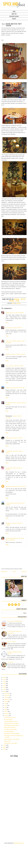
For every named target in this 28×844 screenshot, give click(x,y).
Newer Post (4, 571)
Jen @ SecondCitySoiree (12, 538)
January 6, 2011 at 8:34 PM (18, 486)
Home (14, 11)
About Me (14, 14)
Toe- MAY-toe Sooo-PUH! (10, 729)
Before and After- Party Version (11, 739)
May (5, 707)
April (5, 709)
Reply (7, 322)
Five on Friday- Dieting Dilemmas (14, 621)
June (5, 705)
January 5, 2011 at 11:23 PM (16, 365)
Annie (7, 365)
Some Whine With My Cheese (11, 725)
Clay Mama (8, 486)
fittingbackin (9, 523)
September (7, 699)
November (7, 695)
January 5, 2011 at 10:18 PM (18, 354)
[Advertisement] (14, 771)
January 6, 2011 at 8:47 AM (17, 387)
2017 (4, 679)
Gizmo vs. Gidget (11, 641)
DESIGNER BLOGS (19, 843)
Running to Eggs (8, 719)
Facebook (16, 299)
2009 (4, 747)
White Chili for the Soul (9, 727)
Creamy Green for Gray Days (11, 723)
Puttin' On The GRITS (11, 341)
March (6, 711)
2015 (4, 683)
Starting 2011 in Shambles (10, 743)
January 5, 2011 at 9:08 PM (16, 312)
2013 (4, 687)
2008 (4, 749)
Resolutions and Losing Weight (11, 733)
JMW (7, 438)
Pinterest (12, 301)
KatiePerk (8, 387)
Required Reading (14, 16)
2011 (4, 691)
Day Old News (9, 451)
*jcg (6, 327)
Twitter (22, 299)
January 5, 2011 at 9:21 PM (14, 327)
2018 (4, 677)
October (6, 697)
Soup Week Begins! (9, 731)
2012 (4, 689)
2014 (4, 685)
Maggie (7, 312)
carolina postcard (10, 503)
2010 (4, 745)
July (5, 703)
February (6, 713)
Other (17, 301)
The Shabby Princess (11, 402)
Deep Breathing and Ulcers (10, 721)
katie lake (8, 354)
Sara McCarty (9, 468)
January (6, 715)
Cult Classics (10, 662)
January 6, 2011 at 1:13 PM (15, 438)
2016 (4, 681)
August (6, 701)
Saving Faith (7, 741)
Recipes (14, 19)
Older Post (24, 571)
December (7, 693)
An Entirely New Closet (9, 717)
